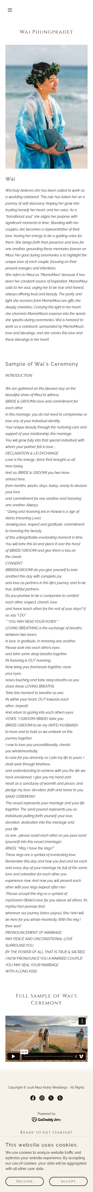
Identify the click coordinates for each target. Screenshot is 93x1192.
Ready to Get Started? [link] (46, 1132)
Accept (68, 1181)
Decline (24, 1181)
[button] (14, 9)
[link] (32, 1097)
